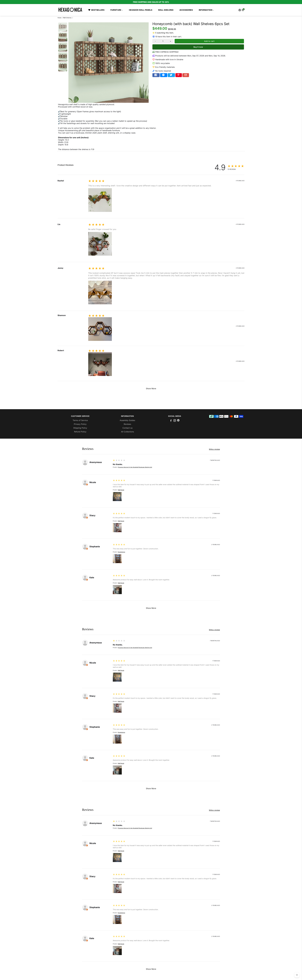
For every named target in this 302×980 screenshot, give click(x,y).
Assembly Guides (127, 420)
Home (59, 18)
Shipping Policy (80, 428)
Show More (151, 388)
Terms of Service (80, 420)
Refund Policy (80, 431)
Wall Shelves (67, 18)
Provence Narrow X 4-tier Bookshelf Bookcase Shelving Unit (135, 467)
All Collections (127, 431)
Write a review (64, 168)
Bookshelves (121, 552)
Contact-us (127, 428)
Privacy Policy (80, 424)
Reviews (127, 424)
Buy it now (198, 47)
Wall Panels (121, 490)
